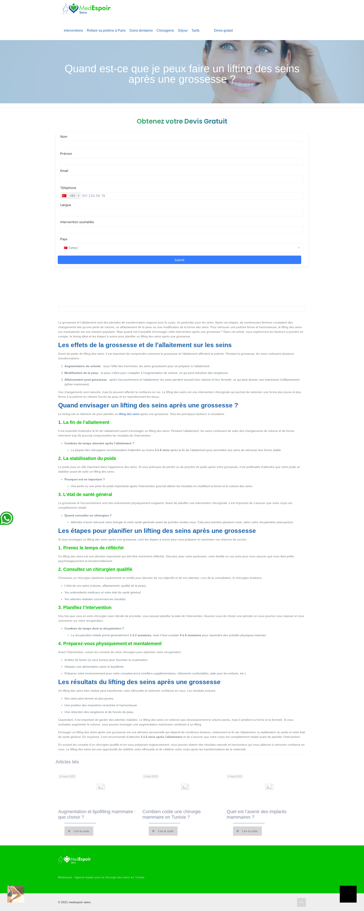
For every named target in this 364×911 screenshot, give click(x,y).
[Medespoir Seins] (86, 10)
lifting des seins (129, 414)
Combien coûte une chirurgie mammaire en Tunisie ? (171, 814)
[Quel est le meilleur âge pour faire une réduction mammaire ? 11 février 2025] (352, 894)
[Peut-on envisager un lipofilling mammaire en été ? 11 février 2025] (12, 894)
